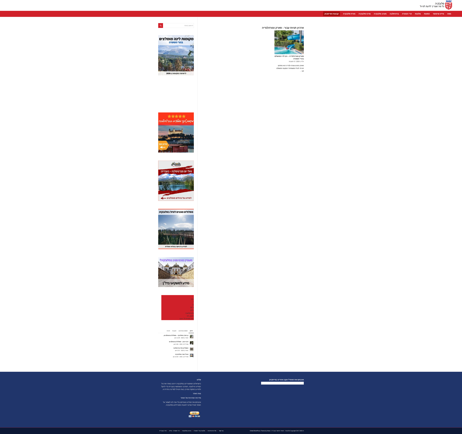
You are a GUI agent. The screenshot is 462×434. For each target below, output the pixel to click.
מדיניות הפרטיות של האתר (191, 398)
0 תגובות (292, 61)
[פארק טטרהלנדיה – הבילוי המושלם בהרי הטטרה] (289, 42)
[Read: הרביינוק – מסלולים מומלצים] (191, 343)
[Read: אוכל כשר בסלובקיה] (191, 355)
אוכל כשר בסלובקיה (181, 354)
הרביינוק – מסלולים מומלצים (178, 342)
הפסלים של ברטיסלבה (180, 348)
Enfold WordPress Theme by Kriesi (260, 430)
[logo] (435, 5)
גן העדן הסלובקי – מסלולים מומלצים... (175, 335)
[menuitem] (449, 14)
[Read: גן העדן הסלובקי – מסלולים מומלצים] (191, 336)
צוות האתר (197, 393)
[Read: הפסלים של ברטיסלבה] (191, 349)
